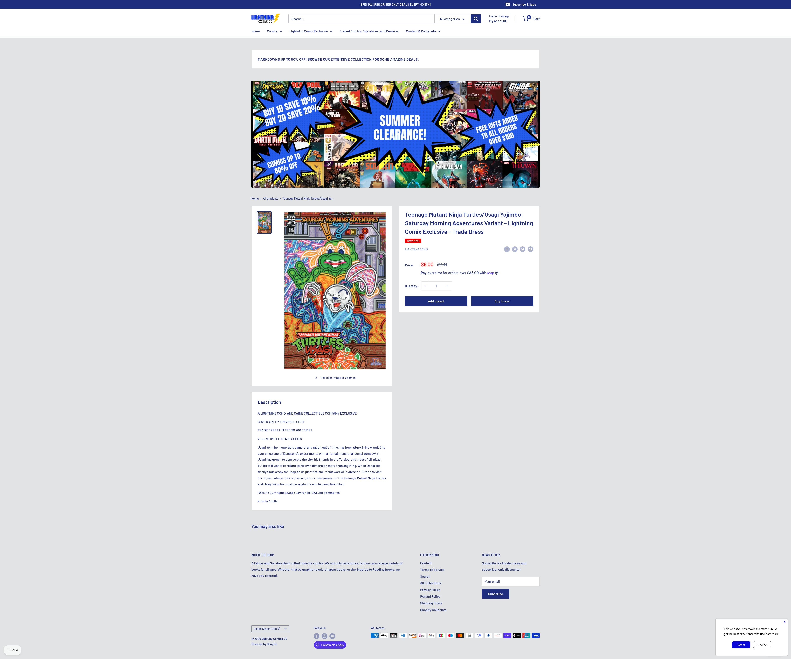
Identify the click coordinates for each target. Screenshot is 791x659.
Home (255, 31)
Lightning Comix (416, 249)
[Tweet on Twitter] (522, 249)
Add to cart (436, 301)
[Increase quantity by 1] (447, 286)
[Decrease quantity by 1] (425, 286)
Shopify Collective (433, 610)
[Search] (476, 18)
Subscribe (495, 594)
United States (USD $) (267, 628)
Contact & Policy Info (421, 31)
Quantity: (411, 286)
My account (497, 21)
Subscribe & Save (524, 4)
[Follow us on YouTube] (332, 636)
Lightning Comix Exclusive (308, 31)
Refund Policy (430, 596)
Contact (426, 563)
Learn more (771, 634)
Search (425, 576)
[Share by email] (530, 249)
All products (270, 198)
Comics (272, 31)
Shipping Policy (431, 603)
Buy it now (502, 301)
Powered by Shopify (264, 644)
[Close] (785, 622)
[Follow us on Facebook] (316, 636)
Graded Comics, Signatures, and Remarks (369, 31)
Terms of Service (432, 569)
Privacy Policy (430, 589)
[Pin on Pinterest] (515, 249)
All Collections (430, 583)
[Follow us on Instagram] (324, 636)
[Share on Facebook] (507, 249)
